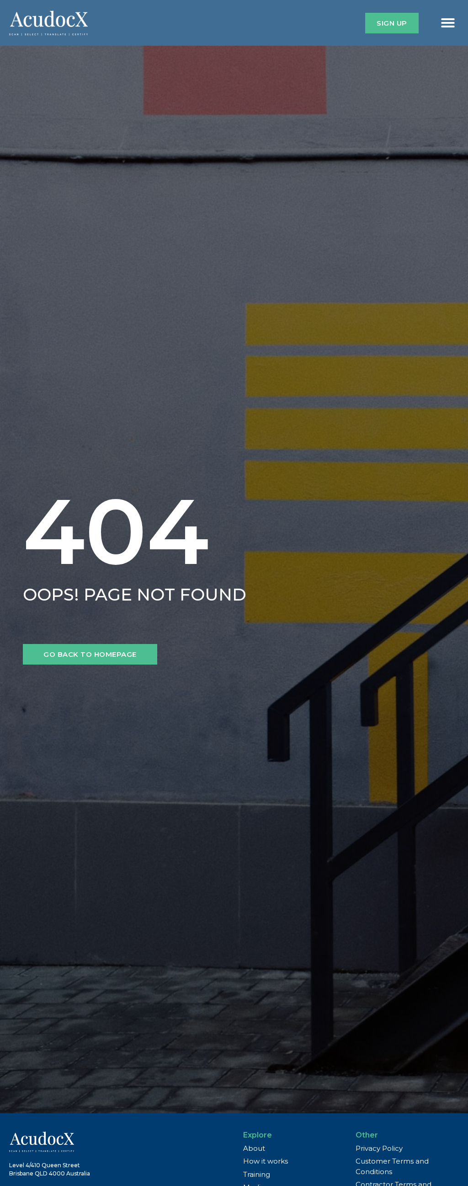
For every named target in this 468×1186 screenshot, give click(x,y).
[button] (448, 23)
